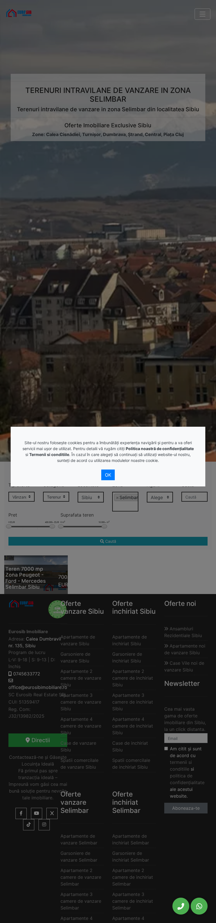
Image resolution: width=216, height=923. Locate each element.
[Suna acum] (180, 906)
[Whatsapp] (199, 906)
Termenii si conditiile (49, 454)
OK (108, 475)
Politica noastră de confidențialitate (160, 448)
